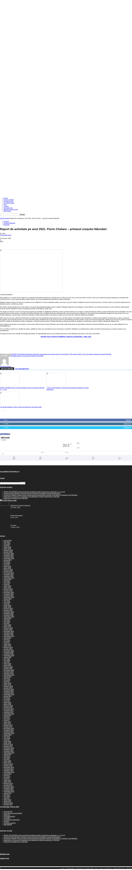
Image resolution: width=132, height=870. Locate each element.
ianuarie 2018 (8, 707)
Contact (6, 206)
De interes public (9, 203)
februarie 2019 (8, 686)
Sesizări (37, 189)
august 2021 (7, 638)
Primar (6, 198)
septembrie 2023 (9, 597)
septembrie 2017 (9, 714)
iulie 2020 (7, 659)
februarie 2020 (8, 667)
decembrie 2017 (9, 709)
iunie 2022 (7, 621)
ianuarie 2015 (8, 765)
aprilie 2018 (7, 702)
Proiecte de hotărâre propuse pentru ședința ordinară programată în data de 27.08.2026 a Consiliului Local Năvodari (40, 495)
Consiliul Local (8, 201)
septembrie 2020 (9, 655)
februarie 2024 (8, 589)
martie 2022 (7, 626)
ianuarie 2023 (8, 610)
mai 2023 (7, 604)
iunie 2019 (7, 680)
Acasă (2, 218)
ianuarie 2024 (8, 591)
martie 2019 (7, 684)
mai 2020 (7, 662)
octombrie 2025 (8, 557)
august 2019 (7, 676)
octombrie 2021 (8, 634)
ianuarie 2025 (8, 571)
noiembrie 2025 (9, 555)
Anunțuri (7, 218)
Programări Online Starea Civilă (57, 189)
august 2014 (7, 774)
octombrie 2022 (8, 615)
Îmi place (128, 420)
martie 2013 (7, 801)
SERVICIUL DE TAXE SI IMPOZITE (20, 505)
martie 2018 (7, 704)
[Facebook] (3, 244)
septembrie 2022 (9, 616)
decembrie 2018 (9, 689)
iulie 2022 (7, 620)
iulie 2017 (7, 717)
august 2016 (7, 735)
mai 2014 (7, 778)
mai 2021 (7, 642)
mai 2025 (7, 565)
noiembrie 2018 (9, 691)
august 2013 (7, 793)
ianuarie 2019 (8, 688)
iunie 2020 (7, 660)
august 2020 (7, 657)
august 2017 (7, 715)
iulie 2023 (7, 600)
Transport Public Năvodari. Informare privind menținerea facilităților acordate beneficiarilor (32, 493)
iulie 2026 (7, 542)
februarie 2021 (8, 647)
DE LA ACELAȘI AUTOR (22, 369)
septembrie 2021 (9, 636)
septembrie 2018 (9, 694)
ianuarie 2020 (8, 668)
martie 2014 (7, 782)
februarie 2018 (8, 706)
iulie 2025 (7, 561)
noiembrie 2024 (9, 574)
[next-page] (4, 410)
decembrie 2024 (9, 573)
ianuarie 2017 (8, 727)
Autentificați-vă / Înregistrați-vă (10, 189)
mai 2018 (7, 701)
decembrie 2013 (9, 786)
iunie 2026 (7, 544)
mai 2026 (7, 545)
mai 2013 (7, 798)
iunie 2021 (7, 641)
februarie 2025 (8, 569)
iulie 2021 (7, 639)
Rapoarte (7, 224)
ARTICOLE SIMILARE (7, 369)
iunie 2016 (7, 738)
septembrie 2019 (9, 675)
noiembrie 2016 (9, 730)
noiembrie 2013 (9, 788)
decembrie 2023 (9, 592)
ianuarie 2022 (8, 629)
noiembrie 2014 (9, 769)
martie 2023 (7, 607)
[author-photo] (4, 365)
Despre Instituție (9, 200)
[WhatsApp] (22, 244)
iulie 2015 (7, 756)
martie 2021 (7, 646)
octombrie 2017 (8, 712)
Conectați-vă (127, 423)
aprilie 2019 (7, 683)
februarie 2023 (8, 608)
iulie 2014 (7, 775)
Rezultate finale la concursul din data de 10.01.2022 (26, 356)
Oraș (5, 204)
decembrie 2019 (9, 670)
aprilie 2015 (7, 761)
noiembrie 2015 (9, 749)
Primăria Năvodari (9, 223)
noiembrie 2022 (9, 613)
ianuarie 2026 (8, 552)
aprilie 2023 (7, 605)
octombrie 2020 (8, 654)
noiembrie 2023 (9, 594)
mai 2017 (7, 720)
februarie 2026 (8, 550)
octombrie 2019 (8, 673)
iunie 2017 (7, 718)
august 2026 (7, 540)
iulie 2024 (7, 581)
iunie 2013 (7, 796)
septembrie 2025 (9, 558)
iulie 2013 (7, 795)
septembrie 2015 (9, 752)
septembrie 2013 (9, 791)
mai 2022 (7, 623)
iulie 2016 (7, 736)
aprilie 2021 (7, 644)
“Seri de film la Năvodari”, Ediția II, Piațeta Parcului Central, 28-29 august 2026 (20, 407)
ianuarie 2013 (8, 804)
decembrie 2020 (9, 650)
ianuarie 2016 (8, 746)
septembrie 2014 (9, 772)
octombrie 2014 (8, 770)
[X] (9, 244)
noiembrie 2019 (9, 672)
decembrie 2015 (9, 748)
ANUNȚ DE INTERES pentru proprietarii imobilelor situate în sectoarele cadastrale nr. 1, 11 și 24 (34, 492)
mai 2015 (7, 759)
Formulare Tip (8, 208)
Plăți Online (7, 211)
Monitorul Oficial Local (11, 209)
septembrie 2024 (9, 578)
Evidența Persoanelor (16, 515)
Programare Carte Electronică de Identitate (75, 189)
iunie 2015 (7, 757)
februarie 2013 (8, 803)
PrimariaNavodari (5, 235)
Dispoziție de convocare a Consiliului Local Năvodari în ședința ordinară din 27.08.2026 (31, 496)
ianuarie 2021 (8, 649)
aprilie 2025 (7, 566)
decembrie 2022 (9, 612)
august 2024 (7, 579)
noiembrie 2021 (9, 633)
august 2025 (7, 560)
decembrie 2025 (9, 553)
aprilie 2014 (7, 780)
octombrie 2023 (8, 595)
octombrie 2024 (8, 576)
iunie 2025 (7, 563)
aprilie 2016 (7, 741)
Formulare (13, 525)
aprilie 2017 (7, 722)
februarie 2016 (8, 744)
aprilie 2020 (7, 663)
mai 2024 (7, 584)
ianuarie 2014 (8, 785)
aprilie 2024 (7, 586)
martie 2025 (7, 568)
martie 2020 (7, 665)
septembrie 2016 (9, 733)
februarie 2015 (8, 764)
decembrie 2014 (9, 767)
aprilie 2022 (7, 625)
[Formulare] (4, 505)
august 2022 (7, 618)
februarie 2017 (8, 725)
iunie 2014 (7, 777)
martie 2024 (7, 587)
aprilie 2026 (7, 547)
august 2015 (7, 754)
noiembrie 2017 (9, 710)
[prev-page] (1, 410)
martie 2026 (7, 548)
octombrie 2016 (8, 731)
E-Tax (23, 189)
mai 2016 (7, 740)
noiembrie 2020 (9, 652)
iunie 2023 (7, 602)
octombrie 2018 (8, 693)
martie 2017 (7, 723)
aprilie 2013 (7, 799)
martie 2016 (7, 743)
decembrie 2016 (9, 728)
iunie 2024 (7, 582)
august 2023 (7, 599)
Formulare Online (44, 189)
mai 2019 (7, 681)
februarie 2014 (8, 783)
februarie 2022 (8, 628)
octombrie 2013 (8, 790)
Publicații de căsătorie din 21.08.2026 (16, 498)
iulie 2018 (7, 697)
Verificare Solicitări (30, 189)
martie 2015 (7, 762)
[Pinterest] (16, 244)
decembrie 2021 (9, 631)
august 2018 (7, 696)
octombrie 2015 (8, 751)
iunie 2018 (7, 699)
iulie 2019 (7, 678)
